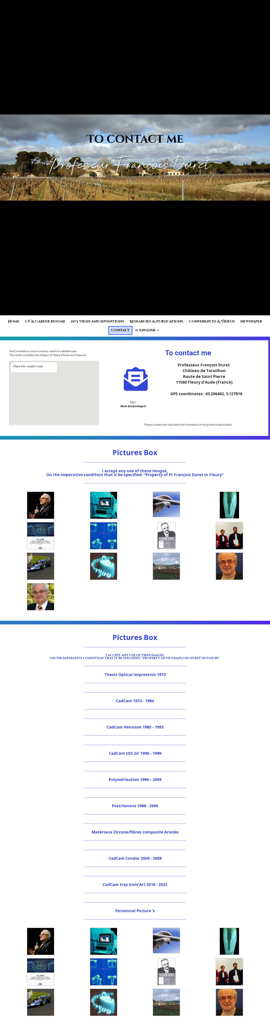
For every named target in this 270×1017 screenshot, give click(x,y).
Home (13, 321)
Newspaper (251, 321)
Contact (120, 330)
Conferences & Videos (212, 321)
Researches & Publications (156, 321)
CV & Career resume (45, 321)
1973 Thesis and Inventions (97, 321)
